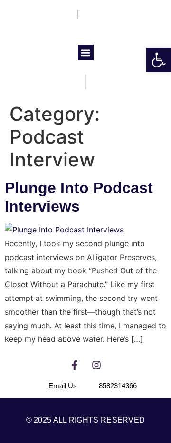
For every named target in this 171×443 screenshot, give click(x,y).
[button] (86, 52)
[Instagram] (96, 365)
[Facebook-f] (74, 365)
